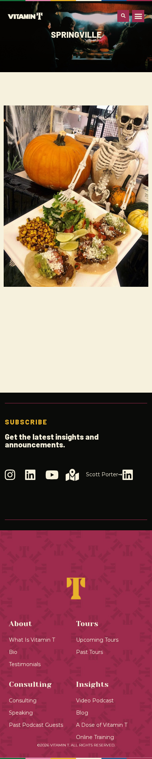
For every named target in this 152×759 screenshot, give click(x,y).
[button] (138, 16)
